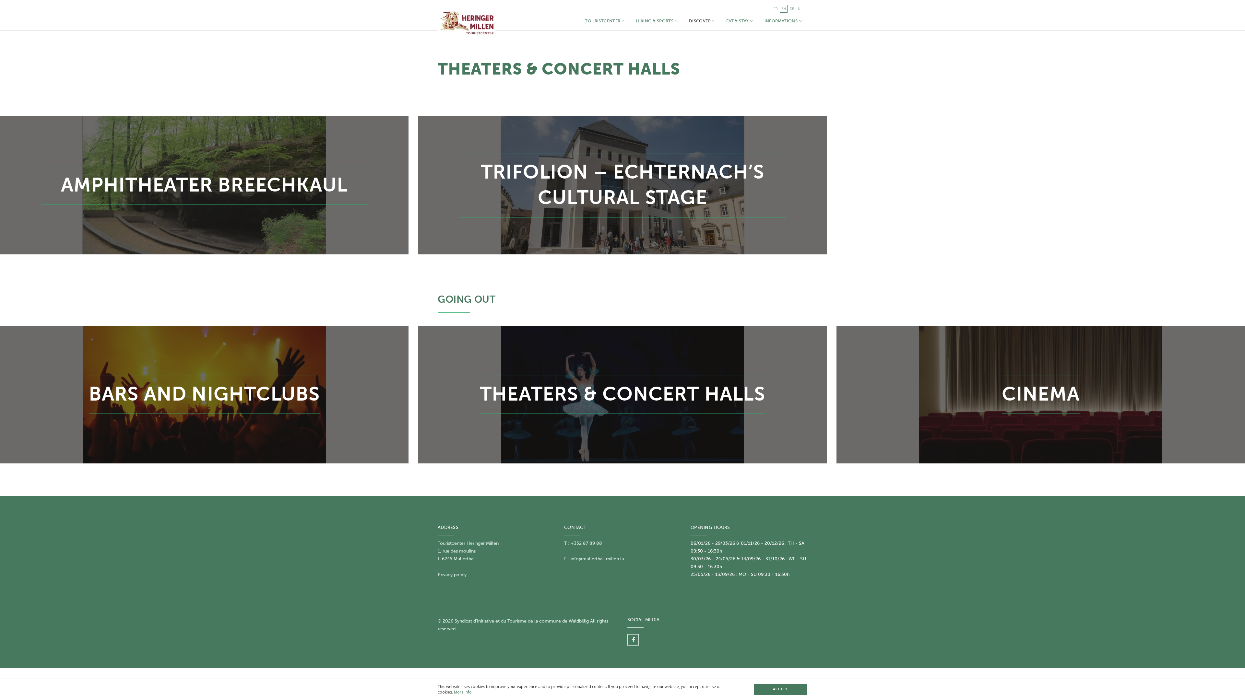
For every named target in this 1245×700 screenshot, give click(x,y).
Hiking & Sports (655, 20)
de (792, 8)
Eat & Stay (738, 20)
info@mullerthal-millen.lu (597, 558)
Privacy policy (452, 574)
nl (800, 8)
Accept (780, 689)
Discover (700, 20)
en (783, 8)
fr (775, 8)
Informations (782, 20)
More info (463, 692)
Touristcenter (603, 20)
